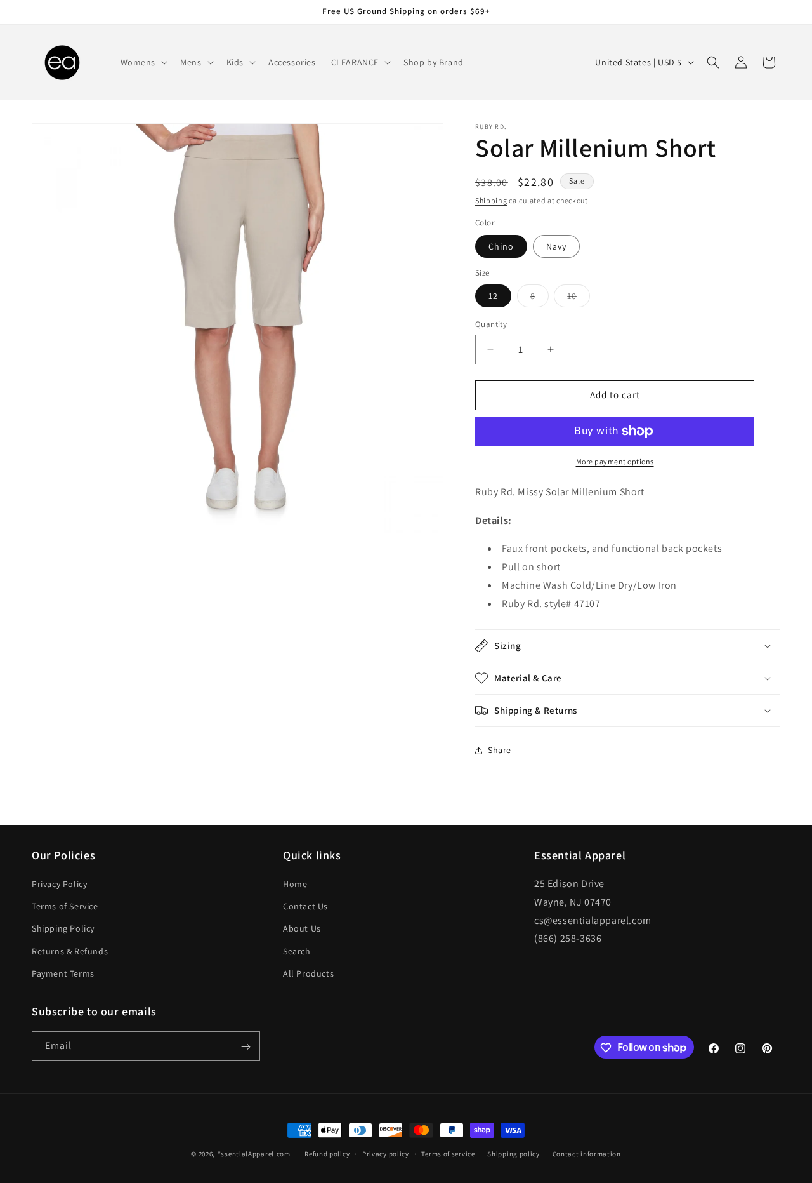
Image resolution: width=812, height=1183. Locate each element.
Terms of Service (65, 906)
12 (493, 296)
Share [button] (499, 750)
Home (295, 884)
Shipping (491, 200)
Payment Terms (63, 973)
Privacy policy (385, 1153)
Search (297, 951)
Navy (556, 246)
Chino (501, 246)
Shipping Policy (63, 929)
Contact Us (305, 906)
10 (578, 298)
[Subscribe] (245, 1047)
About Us (302, 929)
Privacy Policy (59, 884)
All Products (308, 973)
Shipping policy (513, 1153)
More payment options (615, 461)
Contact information (587, 1153)
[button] (143, 62)
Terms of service (448, 1153)
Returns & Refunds (70, 951)
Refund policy (327, 1153)
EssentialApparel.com (254, 1153)
